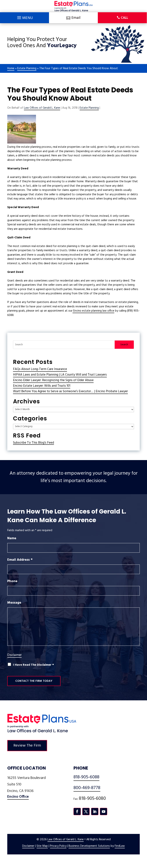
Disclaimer (14, 655)
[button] (24, 17)
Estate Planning (89, 108)
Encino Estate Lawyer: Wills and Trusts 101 (41, 385)
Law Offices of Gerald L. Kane (42, 108)
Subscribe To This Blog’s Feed (33, 443)
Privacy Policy (58, 846)
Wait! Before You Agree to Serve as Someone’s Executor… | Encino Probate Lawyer (70, 391)
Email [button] (75, 18)
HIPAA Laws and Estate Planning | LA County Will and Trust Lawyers (60, 374)
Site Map (42, 846)
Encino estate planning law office (93, 311)
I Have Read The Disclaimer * (33, 665)
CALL (124, 18)
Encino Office (18, 797)
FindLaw (120, 846)
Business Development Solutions (89, 846)
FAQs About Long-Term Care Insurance (40, 369)
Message (14, 603)
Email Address (20, 560)
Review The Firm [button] (27, 746)
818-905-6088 (86, 777)
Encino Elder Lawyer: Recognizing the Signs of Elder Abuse (53, 380)
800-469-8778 (87, 788)
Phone (12, 581)
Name (11, 538)
